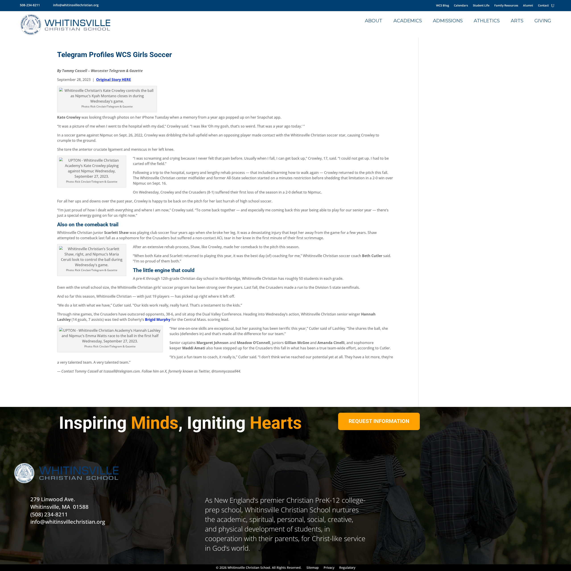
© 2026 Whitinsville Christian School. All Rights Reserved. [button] (259, 568)
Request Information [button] (379, 421)
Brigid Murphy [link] (157, 319)
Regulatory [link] (347, 568)
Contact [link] (543, 5)
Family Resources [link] (506, 5)
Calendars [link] (461, 5)
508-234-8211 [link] (30, 5)
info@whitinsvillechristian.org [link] (76, 5)
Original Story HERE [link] (113, 79)
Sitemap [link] (312, 568)
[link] (104, 5)
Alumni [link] (528, 5)
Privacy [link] (329, 568)
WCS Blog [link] (442, 5)
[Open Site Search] (552, 5)
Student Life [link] (481, 5)
